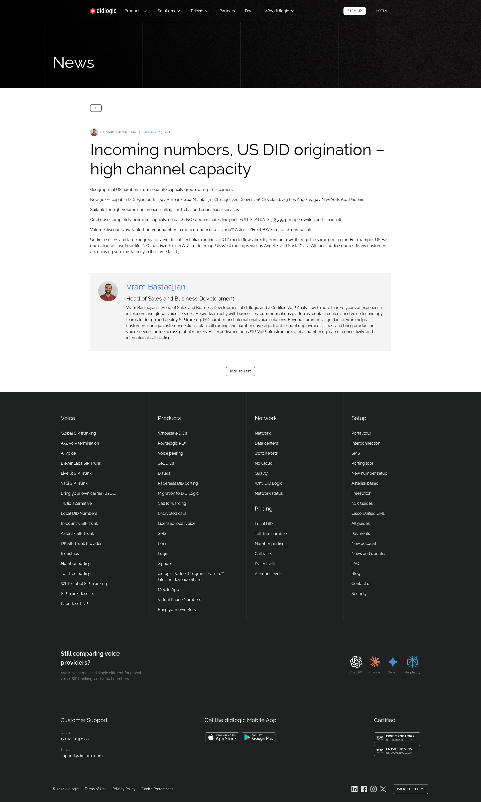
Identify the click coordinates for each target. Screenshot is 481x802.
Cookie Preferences (157, 789)
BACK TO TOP (412, 790)
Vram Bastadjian (121, 132)
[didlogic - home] (103, 11)
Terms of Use (95, 789)
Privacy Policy (124, 789)
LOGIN (381, 11)
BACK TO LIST (240, 371)
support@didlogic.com (82, 755)
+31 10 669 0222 (75, 739)
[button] (136, 11)
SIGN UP (354, 11)
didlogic (72, 789)
